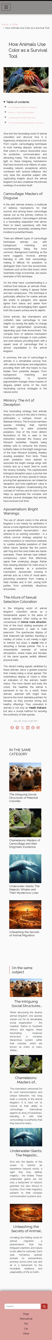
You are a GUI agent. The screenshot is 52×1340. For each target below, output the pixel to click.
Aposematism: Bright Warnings (21, 117)
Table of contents (17, 102)
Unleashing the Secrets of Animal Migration (24, 933)
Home (5, 24)
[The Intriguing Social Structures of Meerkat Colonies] (25, 777)
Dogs (26, 1314)
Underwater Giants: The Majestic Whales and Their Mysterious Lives (24, 889)
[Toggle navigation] (6, 7)
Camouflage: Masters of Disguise (22, 107)
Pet (26, 1323)
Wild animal (26, 1318)
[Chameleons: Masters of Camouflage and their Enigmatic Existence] (25, 822)
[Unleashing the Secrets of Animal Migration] (25, 914)
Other (15, 24)
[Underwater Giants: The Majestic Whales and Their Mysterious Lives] (25, 868)
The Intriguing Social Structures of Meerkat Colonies (23, 798)
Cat (26, 1328)
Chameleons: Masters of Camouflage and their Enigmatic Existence (24, 843)
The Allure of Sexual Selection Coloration (26, 123)
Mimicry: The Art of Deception (21, 112)
